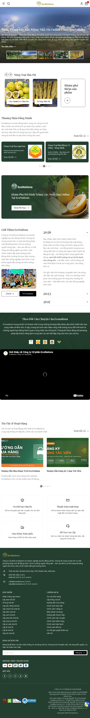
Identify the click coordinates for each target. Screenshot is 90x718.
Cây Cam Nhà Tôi (9, 615)
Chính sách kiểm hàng (55, 621)
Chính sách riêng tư (54, 609)
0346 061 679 (14, 577)
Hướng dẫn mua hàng (55, 603)
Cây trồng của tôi (53, 599)
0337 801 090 (14, 575)
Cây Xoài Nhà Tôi (9, 599)
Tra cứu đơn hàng (54, 596)
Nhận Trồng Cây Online (11, 596)
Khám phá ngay (20, 208)
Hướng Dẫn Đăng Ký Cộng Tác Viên (64, 471)
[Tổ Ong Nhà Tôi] (17, 93)
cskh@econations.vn (17, 581)
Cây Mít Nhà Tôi (8, 633)
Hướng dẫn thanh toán (56, 615)
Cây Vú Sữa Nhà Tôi (10, 624)
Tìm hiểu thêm (7, 46)
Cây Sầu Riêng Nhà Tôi (11, 606)
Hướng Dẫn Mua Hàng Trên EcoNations (20, 471)
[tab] (66, 232)
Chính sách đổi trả (54, 627)
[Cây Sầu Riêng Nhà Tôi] (45, 93)
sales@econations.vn (17, 584)
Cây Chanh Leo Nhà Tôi (11, 609)
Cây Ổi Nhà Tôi (8, 627)
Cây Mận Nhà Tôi (9, 612)
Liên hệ (8, 294)
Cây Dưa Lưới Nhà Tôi (10, 618)
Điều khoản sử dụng (55, 612)
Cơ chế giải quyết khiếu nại (57, 630)
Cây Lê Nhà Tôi (8, 630)
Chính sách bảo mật (54, 606)
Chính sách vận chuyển (56, 618)
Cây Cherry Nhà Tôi (10, 621)
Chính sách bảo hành (55, 624)
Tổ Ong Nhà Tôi (8, 603)
